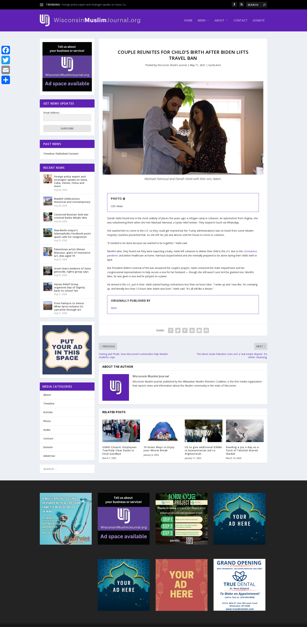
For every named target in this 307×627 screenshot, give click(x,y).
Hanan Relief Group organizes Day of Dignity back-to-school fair (69, 287)
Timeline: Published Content (61, 153)
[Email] (6, 70)
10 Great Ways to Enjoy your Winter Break (159, 448)
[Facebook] (6, 50)
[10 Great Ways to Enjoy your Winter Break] (162, 431)
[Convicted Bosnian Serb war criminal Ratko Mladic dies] (47, 216)
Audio (46, 429)
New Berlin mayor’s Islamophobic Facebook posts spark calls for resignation (72, 233)
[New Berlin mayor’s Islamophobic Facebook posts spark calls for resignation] (47, 232)
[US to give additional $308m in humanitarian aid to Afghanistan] (203, 431)
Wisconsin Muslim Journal (172, 65)
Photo (47, 421)
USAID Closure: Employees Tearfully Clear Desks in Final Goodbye (119, 450)
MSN (114, 308)
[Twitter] (6, 60)
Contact (240, 20)
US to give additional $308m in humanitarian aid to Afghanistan (203, 450)
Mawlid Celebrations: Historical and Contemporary (72, 200)
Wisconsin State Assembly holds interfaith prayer (89, 4)
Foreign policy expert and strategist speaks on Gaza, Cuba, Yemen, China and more (71, 181)
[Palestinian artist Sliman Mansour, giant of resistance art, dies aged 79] (47, 251)
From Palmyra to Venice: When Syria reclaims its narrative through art (69, 306)
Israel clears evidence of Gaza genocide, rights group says (72, 270)
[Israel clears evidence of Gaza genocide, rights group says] (47, 270)
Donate (259, 20)
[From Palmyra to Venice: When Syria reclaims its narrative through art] (47, 305)
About (220, 20)
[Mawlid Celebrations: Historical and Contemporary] (47, 201)
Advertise (49, 456)
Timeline (48, 403)
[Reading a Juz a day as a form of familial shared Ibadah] (245, 431)
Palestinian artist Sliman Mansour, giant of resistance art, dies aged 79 (72, 252)
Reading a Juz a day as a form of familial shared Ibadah (242, 450)
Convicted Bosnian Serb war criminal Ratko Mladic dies (71, 216)
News (202, 20)
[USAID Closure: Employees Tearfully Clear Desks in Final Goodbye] (121, 431)
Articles (48, 412)
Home (188, 20)
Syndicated (214, 65)
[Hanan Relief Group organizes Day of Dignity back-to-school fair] (47, 286)
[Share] (6, 80)
